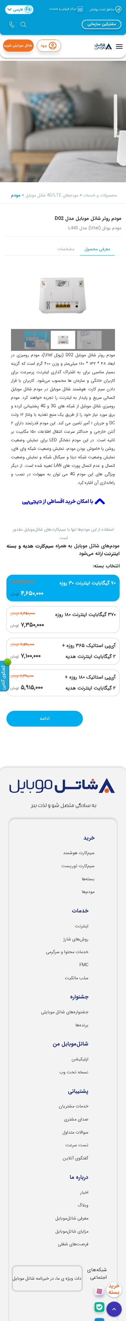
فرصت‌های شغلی (73, 1244)
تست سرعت (76, 1145)
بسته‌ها (88, 879)
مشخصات (65, 249)
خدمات (80, 911)
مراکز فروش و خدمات (63, 9)
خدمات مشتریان (73, 1106)
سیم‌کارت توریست (77, 866)
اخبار (84, 1192)
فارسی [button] (22, 9)
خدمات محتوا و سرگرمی (67, 952)
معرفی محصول (97, 249)
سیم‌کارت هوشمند (78, 853)
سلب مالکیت (76, 978)
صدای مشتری (76, 1119)
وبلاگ (83, 1205)
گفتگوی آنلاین (75, 1158)
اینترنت (81, 926)
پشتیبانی (78, 1092)
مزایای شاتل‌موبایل (71, 1231)
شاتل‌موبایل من (70, 1044)
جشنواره (79, 997)
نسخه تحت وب (73, 1072)
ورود (43, 45)
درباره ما (79, 1178)
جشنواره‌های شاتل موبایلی (64, 1012)
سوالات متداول (75, 1132)
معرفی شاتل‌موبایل (71, 1218)
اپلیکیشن (80, 1059)
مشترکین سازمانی (101, 24)
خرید (88, 838)
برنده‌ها (81, 1025)
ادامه (45, 718)
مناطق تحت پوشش (102, 9)
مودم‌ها (88, 891)
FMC (84, 965)
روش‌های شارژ (75, 939)
